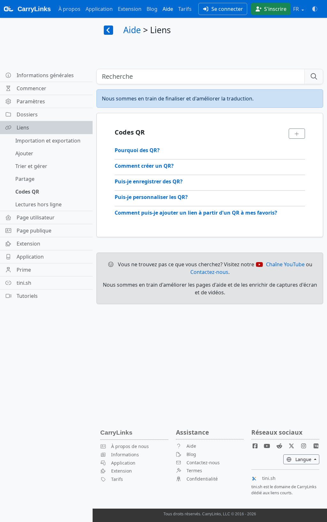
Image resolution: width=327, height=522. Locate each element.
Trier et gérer (31, 166)
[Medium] (315, 446)
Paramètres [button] (31, 101)
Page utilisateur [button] (36, 217)
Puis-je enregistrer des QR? (149, 181)
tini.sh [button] (24, 282)
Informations (125, 455)
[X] (294, 446)
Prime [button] (24, 269)
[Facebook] (257, 446)
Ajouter (24, 153)
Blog (152, 8)
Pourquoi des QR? (137, 150)
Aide (168, 8)
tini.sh (269, 478)
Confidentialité (202, 479)
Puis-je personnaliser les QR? (151, 197)
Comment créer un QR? (144, 165)
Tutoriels (27, 295)
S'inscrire (274, 8)
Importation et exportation (47, 140)
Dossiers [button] (27, 114)
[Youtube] (269, 446)
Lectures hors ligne (38, 204)
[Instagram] (306, 446)
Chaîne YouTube (285, 264)
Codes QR (27, 191)
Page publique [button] (34, 230)
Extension (129, 8)
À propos (69, 8)
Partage (24, 178)
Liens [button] (23, 127)
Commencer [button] (31, 88)
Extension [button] (28, 243)
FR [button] (296, 8)
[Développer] (297, 134)
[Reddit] (282, 446)
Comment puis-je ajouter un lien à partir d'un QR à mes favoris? (196, 212)
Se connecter (226, 8)
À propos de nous (130, 446)
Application (99, 8)
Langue (306, 459)
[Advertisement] (209, 354)
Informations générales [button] (45, 75)
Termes (194, 470)
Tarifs (185, 8)
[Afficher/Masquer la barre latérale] (108, 30)
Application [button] (30, 256)
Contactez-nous (209, 272)
